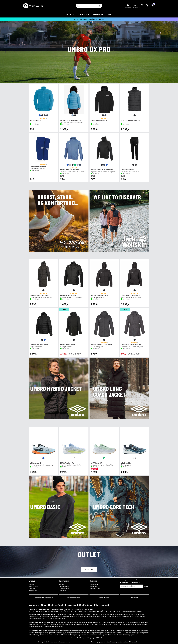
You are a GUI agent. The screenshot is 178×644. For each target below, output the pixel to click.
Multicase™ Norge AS (130, 642)
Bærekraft (134, 597)
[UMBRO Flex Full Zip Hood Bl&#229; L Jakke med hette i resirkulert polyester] (73, 148)
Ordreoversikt (33, 586)
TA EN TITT (89, 569)
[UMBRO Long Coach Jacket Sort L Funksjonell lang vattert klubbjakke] (43, 274)
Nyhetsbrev (63, 590)
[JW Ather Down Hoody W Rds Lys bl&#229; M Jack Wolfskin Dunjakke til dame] (73, 99)
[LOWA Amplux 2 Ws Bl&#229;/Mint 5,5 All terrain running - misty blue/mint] (73, 442)
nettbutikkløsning (111, 642)
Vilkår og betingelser (73, 597)
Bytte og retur (33, 590)
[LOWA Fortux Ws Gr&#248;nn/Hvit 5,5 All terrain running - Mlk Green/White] (104, 442)
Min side (31, 584)
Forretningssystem (97, 642)
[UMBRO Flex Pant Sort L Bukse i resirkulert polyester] (134, 148)
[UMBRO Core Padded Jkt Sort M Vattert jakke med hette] (104, 274)
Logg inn (135, 5)
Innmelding (125, 582)
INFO (110, 15)
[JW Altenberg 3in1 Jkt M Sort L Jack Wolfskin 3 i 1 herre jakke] (104, 99)
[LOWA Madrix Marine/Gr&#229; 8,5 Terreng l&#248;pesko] (134, 442)
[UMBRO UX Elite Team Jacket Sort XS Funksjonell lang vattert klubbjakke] (134, 323)
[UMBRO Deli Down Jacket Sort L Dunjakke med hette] (43, 323)
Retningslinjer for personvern (43, 597)
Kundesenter (94, 584)
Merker (70, 15)
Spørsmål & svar (95, 588)
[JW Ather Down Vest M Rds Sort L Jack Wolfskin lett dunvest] (134, 99)
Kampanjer (98, 15)
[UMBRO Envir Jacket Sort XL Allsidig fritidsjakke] (73, 323)
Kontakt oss (93, 586)
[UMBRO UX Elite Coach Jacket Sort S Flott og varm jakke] (104, 323)
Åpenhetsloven (104, 597)
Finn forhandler (64, 586)
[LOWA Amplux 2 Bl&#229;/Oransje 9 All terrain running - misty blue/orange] (43, 442)
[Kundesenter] (128, 5)
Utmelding (136, 582)
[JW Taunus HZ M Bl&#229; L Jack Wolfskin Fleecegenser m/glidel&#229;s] (43, 99)
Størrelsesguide (64, 588)
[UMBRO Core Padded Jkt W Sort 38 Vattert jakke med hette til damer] (134, 274)
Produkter (83, 15)
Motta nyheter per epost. (128, 580)
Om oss (61, 584)
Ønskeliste (32, 588)
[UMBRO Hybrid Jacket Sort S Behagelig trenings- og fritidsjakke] (73, 274)
